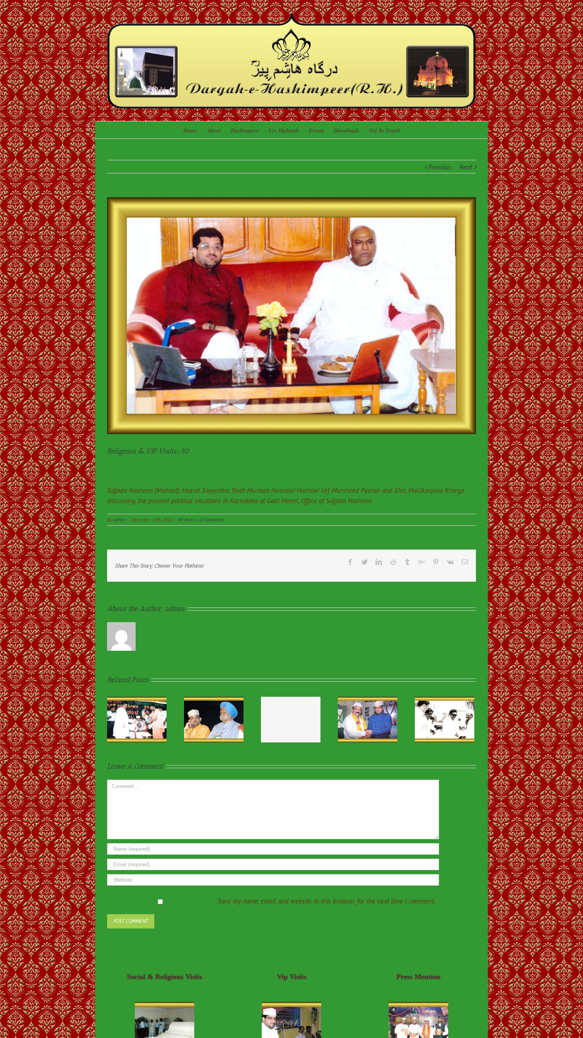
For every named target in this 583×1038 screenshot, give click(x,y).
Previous (439, 167)
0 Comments (211, 520)
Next (465, 167)
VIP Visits (185, 520)
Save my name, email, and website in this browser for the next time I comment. (326, 901)
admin (119, 520)
